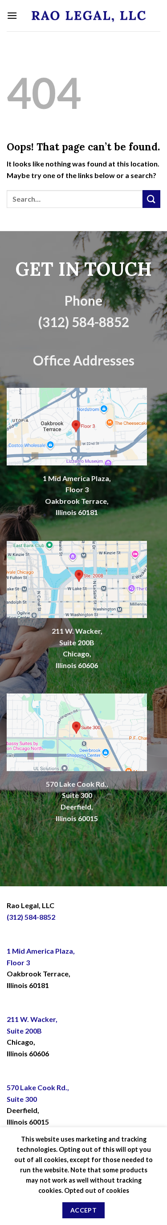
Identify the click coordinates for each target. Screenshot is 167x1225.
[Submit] (151, 199)
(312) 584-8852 (31, 917)
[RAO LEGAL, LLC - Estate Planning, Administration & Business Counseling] (89, 15)
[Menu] (12, 15)
